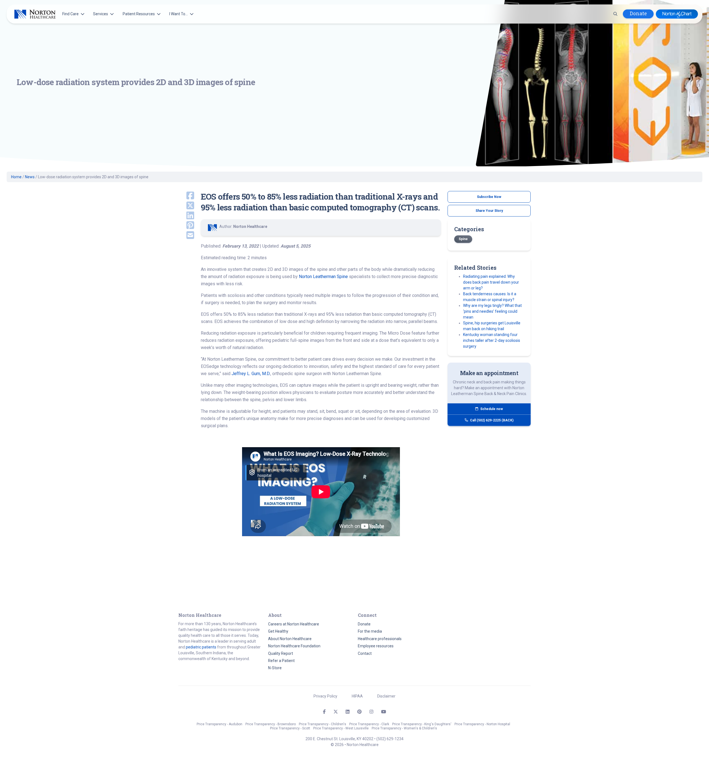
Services (100, 14)
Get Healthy (278, 631)
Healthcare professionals (380, 639)
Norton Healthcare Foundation (294, 646)
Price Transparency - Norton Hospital (482, 724)
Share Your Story (489, 211)
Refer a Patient (281, 660)
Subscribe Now (489, 197)
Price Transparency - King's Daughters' (421, 724)
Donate (638, 13)
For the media (370, 631)
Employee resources (376, 646)
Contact (365, 653)
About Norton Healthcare (290, 639)
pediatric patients (201, 647)
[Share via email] (186, 236)
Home (16, 177)
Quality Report (280, 653)
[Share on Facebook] (186, 196)
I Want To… (178, 14)
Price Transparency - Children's (322, 724)
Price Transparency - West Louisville (341, 728)
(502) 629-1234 (390, 739)
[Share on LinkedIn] (186, 216)
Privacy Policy (325, 696)
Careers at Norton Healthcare (293, 624)
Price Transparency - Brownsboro (270, 724)
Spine (463, 239)
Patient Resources (139, 14)
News (30, 177)
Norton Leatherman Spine (323, 276)
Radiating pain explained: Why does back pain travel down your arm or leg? (491, 282)
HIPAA (357, 696)
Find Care (70, 14)
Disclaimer (386, 696)
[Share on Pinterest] (186, 226)
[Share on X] (186, 206)
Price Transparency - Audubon (219, 724)
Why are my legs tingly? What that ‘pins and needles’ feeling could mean (492, 311)
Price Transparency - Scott (290, 728)
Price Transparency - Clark (369, 724)
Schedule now (491, 409)
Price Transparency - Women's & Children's (404, 728)
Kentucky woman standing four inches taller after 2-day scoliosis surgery (491, 340)
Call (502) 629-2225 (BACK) (491, 420)
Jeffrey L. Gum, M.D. (251, 373)
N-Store (275, 668)
